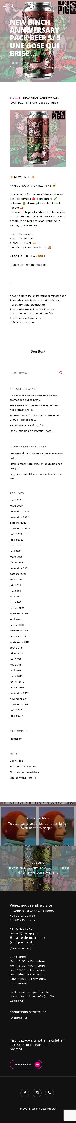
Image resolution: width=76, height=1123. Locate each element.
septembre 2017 (20, 704)
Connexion (16, 760)
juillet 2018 (16, 653)
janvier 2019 (17, 624)
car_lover (15, 474)
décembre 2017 (19, 693)
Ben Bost (38, 351)
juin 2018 (15, 659)
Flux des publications (23, 766)
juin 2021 (15, 585)
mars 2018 (16, 676)
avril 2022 (16, 551)
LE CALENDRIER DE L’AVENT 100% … (32, 431)
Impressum (18, 1018)
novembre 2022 (19, 517)
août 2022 (16, 534)
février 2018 (17, 681)
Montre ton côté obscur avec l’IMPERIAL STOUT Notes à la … (34, 417)
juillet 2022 (16, 539)
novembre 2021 (19, 568)
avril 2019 (15, 619)
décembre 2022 (19, 511)
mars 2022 (16, 556)
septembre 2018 (20, 642)
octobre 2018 (18, 636)
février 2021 (17, 607)
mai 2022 (15, 545)
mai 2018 (15, 664)
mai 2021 (15, 590)
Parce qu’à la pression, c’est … (29, 425)
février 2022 (17, 562)
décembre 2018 (19, 630)
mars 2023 (16, 505)
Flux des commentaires (24, 772)
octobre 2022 (18, 522)
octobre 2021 (18, 573)
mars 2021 (16, 602)
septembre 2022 (20, 528)
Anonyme (15, 453)
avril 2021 (15, 596)
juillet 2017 (16, 715)
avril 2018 (15, 670)
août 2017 (16, 710)
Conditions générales (28, 1012)
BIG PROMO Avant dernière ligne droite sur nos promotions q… (36, 407)
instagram (52, 67)
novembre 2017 (19, 698)
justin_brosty (18, 463)
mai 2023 (15, 500)
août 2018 (16, 647)
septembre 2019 (20, 613)
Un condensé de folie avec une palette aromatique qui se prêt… (33, 397)
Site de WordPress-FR (23, 777)
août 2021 (16, 579)
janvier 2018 (17, 687)
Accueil (15, 98)
